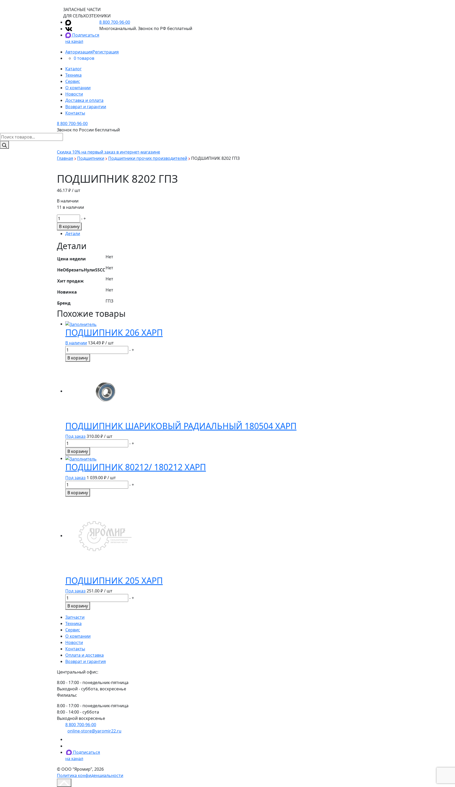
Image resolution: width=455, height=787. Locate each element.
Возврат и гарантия (85, 661)
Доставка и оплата (84, 100)
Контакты (75, 113)
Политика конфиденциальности (90, 775)
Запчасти (75, 617)
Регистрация (105, 52)
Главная (65, 158)
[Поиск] (4, 145)
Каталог (73, 69)
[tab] (231, 233)
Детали (72, 233)
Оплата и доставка (84, 655)
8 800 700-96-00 (114, 22)
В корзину (69, 226)
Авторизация (78, 52)
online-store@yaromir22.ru (94, 731)
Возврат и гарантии (85, 107)
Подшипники (90, 158)
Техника (73, 75)
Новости (74, 94)
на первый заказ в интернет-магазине (108, 152)
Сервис (72, 81)
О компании (78, 88)
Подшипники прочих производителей (147, 158)
